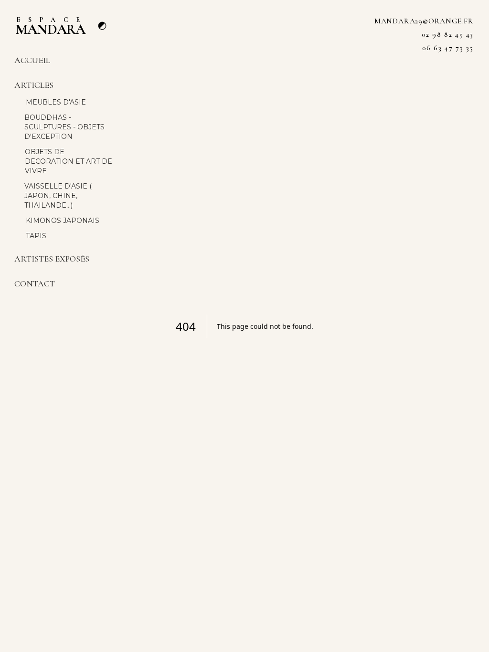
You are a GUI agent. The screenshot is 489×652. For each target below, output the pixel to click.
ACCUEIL (32, 60)
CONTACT (34, 283)
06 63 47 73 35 (448, 48)
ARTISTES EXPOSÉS (51, 258)
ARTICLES (33, 85)
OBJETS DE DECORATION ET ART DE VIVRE (68, 161)
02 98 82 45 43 (448, 34)
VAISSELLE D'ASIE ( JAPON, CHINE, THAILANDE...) (58, 196)
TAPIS (36, 235)
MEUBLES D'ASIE (56, 102)
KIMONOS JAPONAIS (62, 220)
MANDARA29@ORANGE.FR (424, 21)
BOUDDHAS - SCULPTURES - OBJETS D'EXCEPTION (64, 127)
